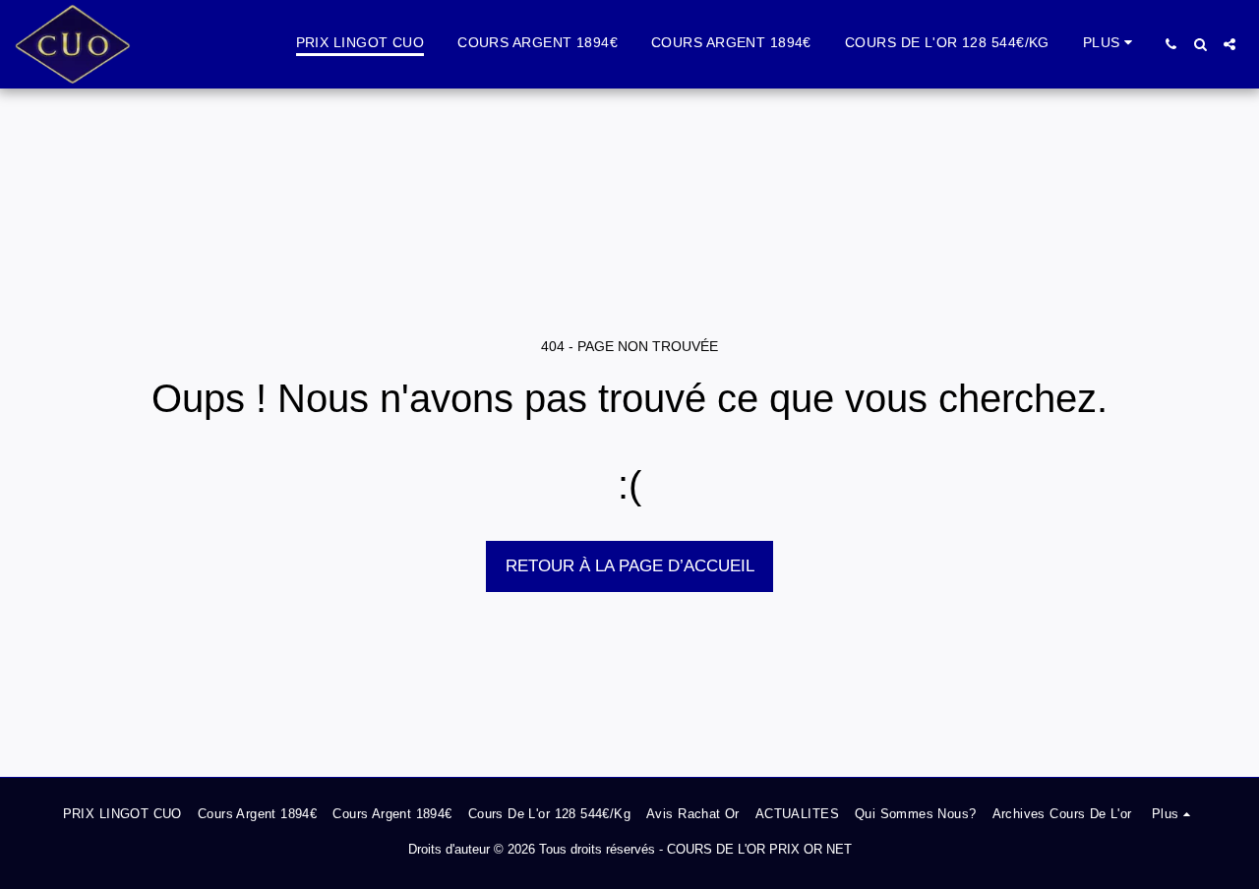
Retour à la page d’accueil (630, 565)
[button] (1170, 44)
